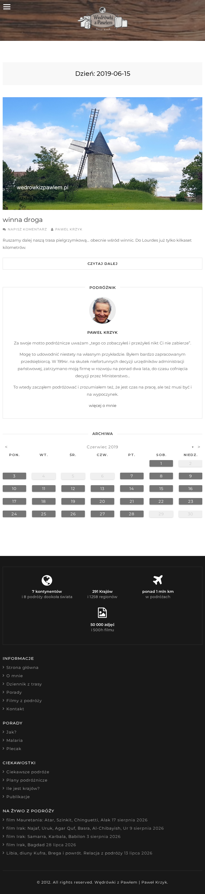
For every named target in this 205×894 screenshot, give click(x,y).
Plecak (13, 748)
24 (14, 513)
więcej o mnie (102, 405)
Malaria (14, 740)
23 (190, 501)
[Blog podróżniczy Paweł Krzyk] (102, 29)
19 (73, 501)
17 (14, 501)
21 (132, 501)
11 (43, 488)
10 (14, 488)
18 (43, 501)
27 (102, 513)
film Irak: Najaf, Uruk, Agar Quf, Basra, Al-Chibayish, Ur (67, 828)
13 (102, 488)
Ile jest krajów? (23, 788)
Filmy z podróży (24, 700)
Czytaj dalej (103, 263)
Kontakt (15, 708)
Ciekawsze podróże (27, 771)
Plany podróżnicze (27, 780)
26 (73, 513)
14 (131, 488)
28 (132, 513)
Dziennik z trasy (24, 684)
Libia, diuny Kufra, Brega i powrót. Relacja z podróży (64, 853)
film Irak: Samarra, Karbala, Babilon (45, 836)
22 (161, 501)
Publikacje (18, 796)
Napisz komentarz (27, 229)
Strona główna (22, 667)
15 (161, 488)
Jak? (11, 732)
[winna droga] (102, 153)
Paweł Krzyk (68, 229)
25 (43, 513)
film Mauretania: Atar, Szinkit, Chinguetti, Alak (58, 819)
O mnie (14, 675)
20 (102, 501)
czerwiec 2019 (102, 446)
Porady (14, 692)
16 (190, 488)
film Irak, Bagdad (25, 844)
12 (73, 488)
